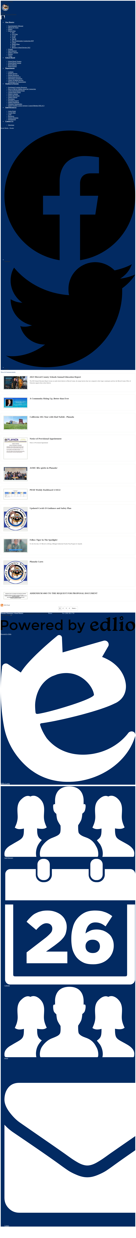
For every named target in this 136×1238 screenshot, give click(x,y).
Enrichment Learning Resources (17, 87)
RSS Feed (7, 605)
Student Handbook (13, 102)
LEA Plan (15, 34)
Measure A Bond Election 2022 (21, 47)
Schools (10, 49)
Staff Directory (12, 51)
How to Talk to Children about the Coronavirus (22, 89)
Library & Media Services (15, 80)
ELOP (14, 46)
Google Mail (12, 113)
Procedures (11, 99)
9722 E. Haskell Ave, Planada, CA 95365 (35, 613)
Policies (10, 54)
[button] (69, 23)
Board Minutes (12, 64)
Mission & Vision (13, 27)
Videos (10, 56)
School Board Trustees (14, 61)
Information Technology (15, 78)
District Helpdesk (13, 118)
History (10, 29)
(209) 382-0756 (57, 613)
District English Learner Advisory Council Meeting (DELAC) (26, 105)
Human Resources (13, 75)
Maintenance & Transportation (17, 82)
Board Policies (12, 66)
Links (9, 114)
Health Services (12, 73)
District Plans (16, 44)
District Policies (12, 97)
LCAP (14, 36)
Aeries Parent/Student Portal (16, 91)
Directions (11, 125)
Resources (11, 116)
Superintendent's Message (15, 26)
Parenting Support (13, 100)
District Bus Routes (14, 95)
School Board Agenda (14, 63)
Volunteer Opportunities (15, 104)
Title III (14, 39)
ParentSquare (12, 119)
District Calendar (13, 52)
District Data (12, 31)
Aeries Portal (12, 111)
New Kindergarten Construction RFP (23, 41)
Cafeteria (10, 72)
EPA (13, 32)
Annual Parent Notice (14, 92)
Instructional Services (14, 77)
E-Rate (14, 42)
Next (73, 608)
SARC (14, 37)
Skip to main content (7, 1)
